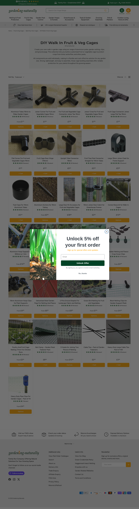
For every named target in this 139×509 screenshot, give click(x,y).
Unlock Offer (83, 263)
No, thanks (83, 273)
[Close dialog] (106, 231)
